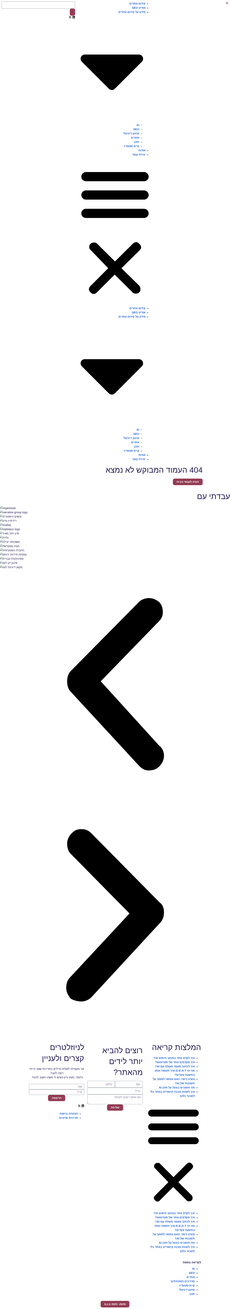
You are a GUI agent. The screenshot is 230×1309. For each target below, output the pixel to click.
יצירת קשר (139, 154)
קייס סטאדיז (131, 146)
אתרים (135, 137)
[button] (115, 231)
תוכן (136, 141)
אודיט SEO (139, 7)
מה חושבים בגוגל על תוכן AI (177, 1087)
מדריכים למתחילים (183, 1281)
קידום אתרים (137, 3)
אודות (142, 150)
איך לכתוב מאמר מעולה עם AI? (175, 1066)
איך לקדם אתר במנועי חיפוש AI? (174, 1058)
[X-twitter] (70, 17)
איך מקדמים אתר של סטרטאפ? (175, 1062)
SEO (136, 129)
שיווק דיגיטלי (131, 133)
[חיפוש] (72, 12)
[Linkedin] (73, 17)
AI (137, 125)
